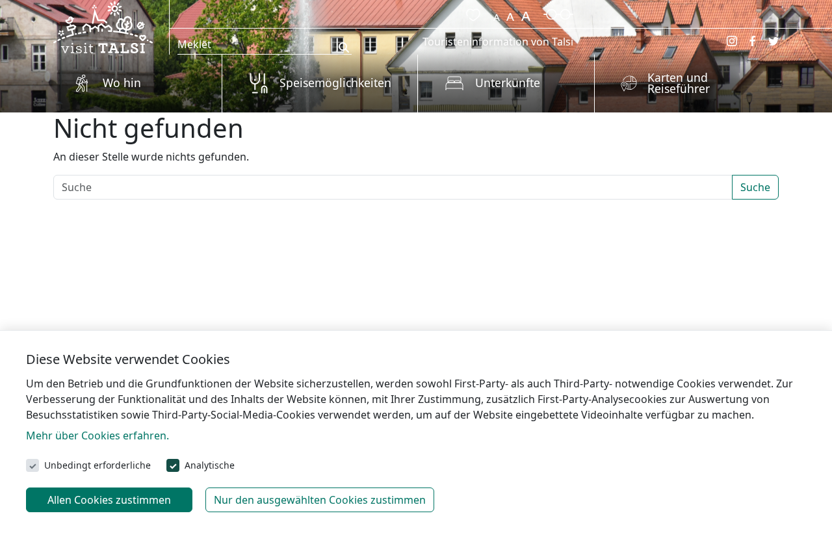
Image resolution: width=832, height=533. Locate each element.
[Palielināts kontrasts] (558, 13)
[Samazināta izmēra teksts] (496, 13)
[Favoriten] (470, 13)
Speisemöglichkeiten (335, 82)
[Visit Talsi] (103, 26)
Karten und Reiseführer (678, 83)
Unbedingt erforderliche (97, 465)
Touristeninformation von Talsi (497, 41)
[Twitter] (773, 41)
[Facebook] (753, 41)
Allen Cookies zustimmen (109, 500)
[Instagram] (732, 41)
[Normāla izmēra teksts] (510, 13)
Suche (755, 187)
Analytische (210, 465)
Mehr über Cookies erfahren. (97, 435)
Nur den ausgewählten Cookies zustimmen (320, 500)
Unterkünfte (507, 82)
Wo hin (122, 82)
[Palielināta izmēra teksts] (525, 13)
